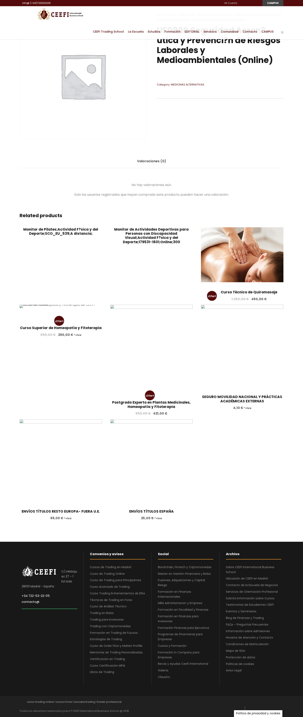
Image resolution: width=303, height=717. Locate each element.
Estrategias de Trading (106, 639)
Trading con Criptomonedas (110, 626)
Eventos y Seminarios (241, 611)
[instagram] (257, 3)
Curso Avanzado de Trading (110, 587)
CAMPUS (273, 3)
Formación (172, 32)
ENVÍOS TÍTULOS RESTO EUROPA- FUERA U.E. (61, 511)
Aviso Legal (234, 670)
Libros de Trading (102, 672)
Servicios (210, 32)
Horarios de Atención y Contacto (249, 637)
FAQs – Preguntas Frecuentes (247, 624)
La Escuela (136, 32)
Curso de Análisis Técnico (108, 606)
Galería (163, 670)
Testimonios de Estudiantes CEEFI (250, 605)
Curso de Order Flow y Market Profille (116, 646)
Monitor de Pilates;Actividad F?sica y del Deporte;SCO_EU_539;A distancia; (60, 231)
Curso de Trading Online (107, 574)
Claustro (164, 677)
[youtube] (252, 3)
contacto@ (30, 602)
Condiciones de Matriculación (247, 644)
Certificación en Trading (107, 659)
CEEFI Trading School (108, 32)
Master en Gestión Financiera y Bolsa (184, 574)
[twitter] (274, 703)
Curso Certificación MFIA (107, 666)
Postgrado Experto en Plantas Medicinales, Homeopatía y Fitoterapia (151, 404)
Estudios (154, 32)
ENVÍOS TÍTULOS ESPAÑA (151, 511)
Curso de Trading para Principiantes (115, 580)
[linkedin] (247, 3)
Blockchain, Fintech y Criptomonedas (184, 567)
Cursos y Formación (172, 646)
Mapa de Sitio (235, 651)
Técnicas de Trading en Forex (111, 600)
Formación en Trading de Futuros (114, 633)
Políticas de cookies (240, 664)
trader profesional (109, 702)
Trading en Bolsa (102, 613)
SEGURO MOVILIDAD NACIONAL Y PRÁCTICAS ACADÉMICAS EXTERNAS (242, 398)
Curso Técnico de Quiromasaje (249, 292)
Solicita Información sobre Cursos (250, 598)
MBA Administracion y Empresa (180, 603)
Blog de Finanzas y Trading (245, 618)
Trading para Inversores (107, 619)
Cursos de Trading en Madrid (110, 567)
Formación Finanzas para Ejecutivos (183, 628)
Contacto (250, 32)
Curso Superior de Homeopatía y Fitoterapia (61, 327)
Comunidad (229, 32)
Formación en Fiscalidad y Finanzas (183, 610)
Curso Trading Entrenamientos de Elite (117, 593)
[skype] (267, 703)
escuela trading (84, 702)
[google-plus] (253, 703)
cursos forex (64, 702)
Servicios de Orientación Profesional (252, 592)
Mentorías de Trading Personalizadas (116, 652)
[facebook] (242, 3)
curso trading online (40, 702)
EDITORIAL (192, 32)
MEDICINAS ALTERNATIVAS (187, 85)
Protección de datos (240, 657)
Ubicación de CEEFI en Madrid (247, 578)
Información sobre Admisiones (248, 631)
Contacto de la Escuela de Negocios (252, 585)
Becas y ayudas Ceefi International (183, 664)
